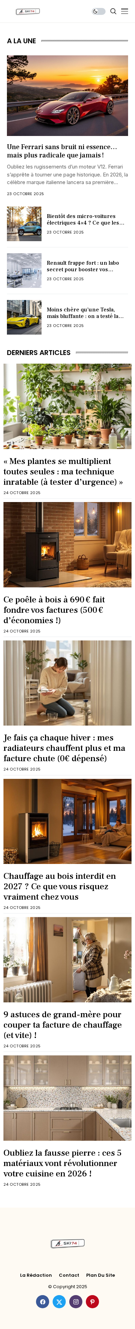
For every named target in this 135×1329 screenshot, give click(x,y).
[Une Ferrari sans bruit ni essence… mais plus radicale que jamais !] (67, 95)
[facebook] (42, 1301)
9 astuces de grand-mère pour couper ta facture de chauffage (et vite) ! (62, 1025)
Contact (69, 1275)
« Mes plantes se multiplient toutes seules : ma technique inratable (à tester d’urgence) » (63, 472)
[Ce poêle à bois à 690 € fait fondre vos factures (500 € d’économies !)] (67, 545)
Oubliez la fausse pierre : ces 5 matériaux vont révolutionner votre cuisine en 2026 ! (62, 1163)
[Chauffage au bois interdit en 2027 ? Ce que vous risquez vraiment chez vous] (67, 821)
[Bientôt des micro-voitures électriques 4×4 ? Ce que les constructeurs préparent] (24, 224)
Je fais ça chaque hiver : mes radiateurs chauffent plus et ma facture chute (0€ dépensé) (64, 748)
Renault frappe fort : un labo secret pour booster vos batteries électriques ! (83, 270)
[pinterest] (92, 1301)
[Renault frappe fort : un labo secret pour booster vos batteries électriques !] (24, 270)
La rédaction (36, 1275)
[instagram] (75, 1301)
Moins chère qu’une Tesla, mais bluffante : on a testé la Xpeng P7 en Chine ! (82, 316)
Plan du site (100, 1275)
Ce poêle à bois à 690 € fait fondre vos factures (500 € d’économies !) (54, 610)
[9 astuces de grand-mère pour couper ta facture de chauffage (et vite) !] (67, 959)
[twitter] (59, 1301)
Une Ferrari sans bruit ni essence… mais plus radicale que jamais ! (62, 151)
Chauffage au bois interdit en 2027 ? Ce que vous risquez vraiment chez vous (59, 886)
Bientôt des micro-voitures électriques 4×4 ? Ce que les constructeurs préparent (83, 223)
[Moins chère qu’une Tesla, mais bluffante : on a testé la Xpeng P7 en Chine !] (24, 317)
